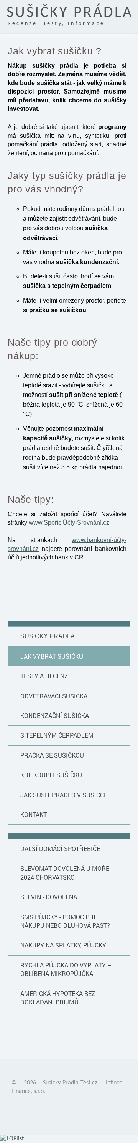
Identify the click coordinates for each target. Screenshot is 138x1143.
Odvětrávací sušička (53, 696)
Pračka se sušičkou (52, 755)
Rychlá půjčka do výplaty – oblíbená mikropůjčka (66, 969)
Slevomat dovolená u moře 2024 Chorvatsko (64, 872)
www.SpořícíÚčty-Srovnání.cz (69, 522)
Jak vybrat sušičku (51, 656)
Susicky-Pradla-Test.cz (70, 1083)
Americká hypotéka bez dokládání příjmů (57, 997)
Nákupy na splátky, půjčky (63, 945)
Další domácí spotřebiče (60, 849)
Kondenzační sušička (54, 715)
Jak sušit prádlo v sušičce (63, 795)
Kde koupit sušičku (51, 775)
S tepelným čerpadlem (57, 735)
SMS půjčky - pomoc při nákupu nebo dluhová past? (65, 921)
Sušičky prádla (47, 636)
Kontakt (33, 814)
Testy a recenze (46, 676)
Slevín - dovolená (48, 897)
